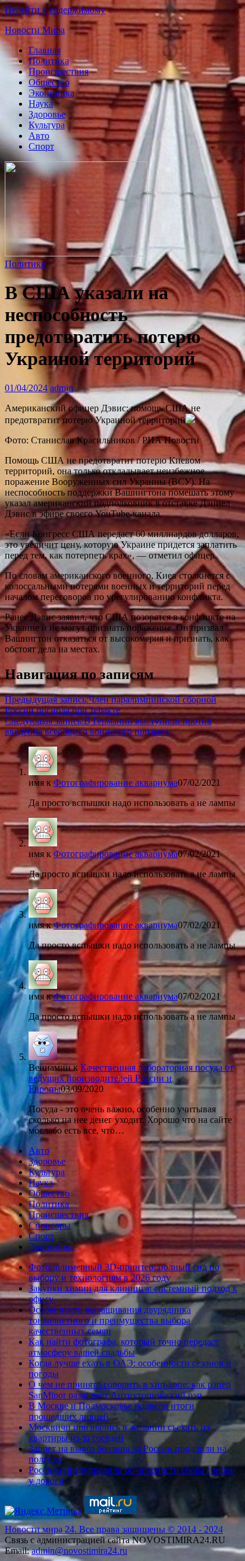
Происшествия (59, 71)
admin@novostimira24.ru (79, 1551)
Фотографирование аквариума (116, 783)
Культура (47, 125)
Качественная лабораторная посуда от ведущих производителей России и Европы (131, 1078)
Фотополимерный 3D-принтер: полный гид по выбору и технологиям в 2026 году (124, 1272)
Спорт (41, 146)
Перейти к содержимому (55, 10)
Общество (49, 82)
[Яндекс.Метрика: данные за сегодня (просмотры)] (43, 1511)
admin (61, 388)
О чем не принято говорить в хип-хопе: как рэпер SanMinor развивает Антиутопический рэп (130, 1389)
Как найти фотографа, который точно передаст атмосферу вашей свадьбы (124, 1347)
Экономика (51, 93)
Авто (39, 136)
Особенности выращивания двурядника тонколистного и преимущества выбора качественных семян (110, 1320)
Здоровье (47, 114)
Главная (45, 50)
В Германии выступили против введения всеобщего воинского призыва (108, 726)
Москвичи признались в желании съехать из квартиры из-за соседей (119, 1432)
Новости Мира (35, 30)
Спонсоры (50, 1225)
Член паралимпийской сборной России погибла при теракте (110, 704)
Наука (41, 104)
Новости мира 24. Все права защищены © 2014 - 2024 (114, 1529)
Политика (49, 61)
